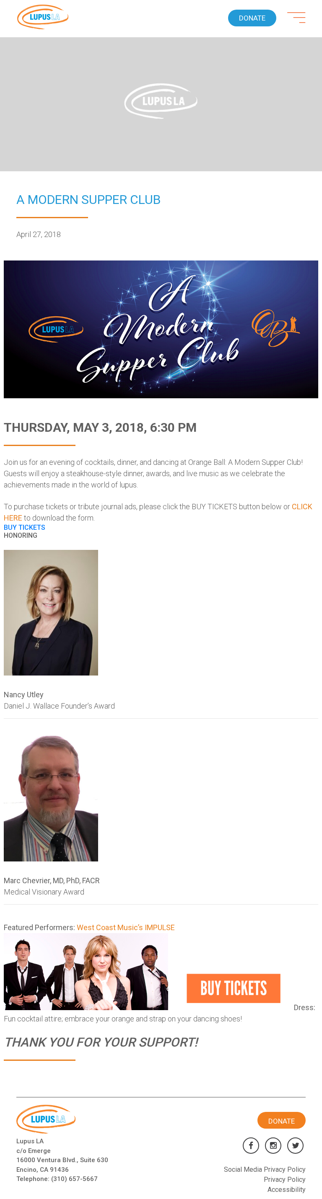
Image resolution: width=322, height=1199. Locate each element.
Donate (252, 18)
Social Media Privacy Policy (265, 1169)
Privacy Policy (285, 1180)
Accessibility (286, 1190)
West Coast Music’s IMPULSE (126, 927)
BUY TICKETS (24, 527)
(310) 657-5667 (74, 1179)
